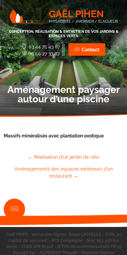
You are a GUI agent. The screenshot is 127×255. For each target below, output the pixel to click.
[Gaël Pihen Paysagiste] (28, 16)
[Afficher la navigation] (14, 209)
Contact (90, 49)
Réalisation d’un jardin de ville (63, 157)
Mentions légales (97, 252)
